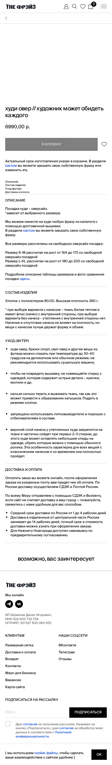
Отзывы (65, 659)
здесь (24, 279)
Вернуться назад (56, 18)
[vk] (19, 604)
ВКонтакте (67, 645)
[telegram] (9, 604)
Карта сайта (15, 687)
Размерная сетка (19, 645)
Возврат (12, 659)
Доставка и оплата (20, 652)
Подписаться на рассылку (31, 700)
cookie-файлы (46, 753)
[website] (66, 6)
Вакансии (13, 680)
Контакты (13, 666)
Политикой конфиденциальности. (43, 734)
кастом (11, 166)
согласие (30, 724)
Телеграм (67, 652)
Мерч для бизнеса (20, 673)
